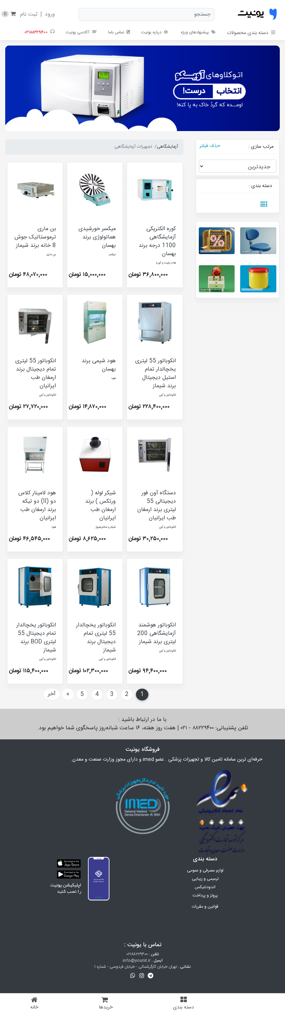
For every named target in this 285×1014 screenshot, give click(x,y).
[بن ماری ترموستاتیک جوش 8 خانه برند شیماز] (35, 190)
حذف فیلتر (210, 146)
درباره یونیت (152, 32)
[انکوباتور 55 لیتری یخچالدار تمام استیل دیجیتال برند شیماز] (154, 322)
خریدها (106, 1007)
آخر (52, 694)
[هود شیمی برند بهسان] (95, 322)
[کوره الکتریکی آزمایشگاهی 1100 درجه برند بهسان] (154, 190)
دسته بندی (183, 1007)
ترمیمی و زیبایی (205, 878)
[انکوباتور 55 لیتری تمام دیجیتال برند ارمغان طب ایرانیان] (35, 322)
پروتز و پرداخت (205, 895)
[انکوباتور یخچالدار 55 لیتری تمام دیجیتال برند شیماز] (95, 586)
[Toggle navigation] (264, 204)
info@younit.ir (136, 960)
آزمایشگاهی (167, 147)
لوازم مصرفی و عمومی (205, 870)
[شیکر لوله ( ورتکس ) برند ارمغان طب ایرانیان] (95, 454)
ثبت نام (29, 14)
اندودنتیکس (205, 887)
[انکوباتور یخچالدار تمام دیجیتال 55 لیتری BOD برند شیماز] (35, 586)
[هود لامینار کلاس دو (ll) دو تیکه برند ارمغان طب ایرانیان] (35, 454)
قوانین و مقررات (205, 906)
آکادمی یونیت (78, 32)
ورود (50, 14)
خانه (34, 1007)
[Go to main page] (257, 14)
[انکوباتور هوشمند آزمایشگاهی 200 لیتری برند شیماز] (154, 586)
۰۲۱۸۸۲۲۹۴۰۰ (137, 954)
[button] (150, 975)
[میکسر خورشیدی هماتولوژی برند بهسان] (95, 190)
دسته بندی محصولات (248, 33)
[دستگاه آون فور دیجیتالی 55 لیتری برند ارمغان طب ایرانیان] (154, 454)
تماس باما (116, 32)
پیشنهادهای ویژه (195, 32)
